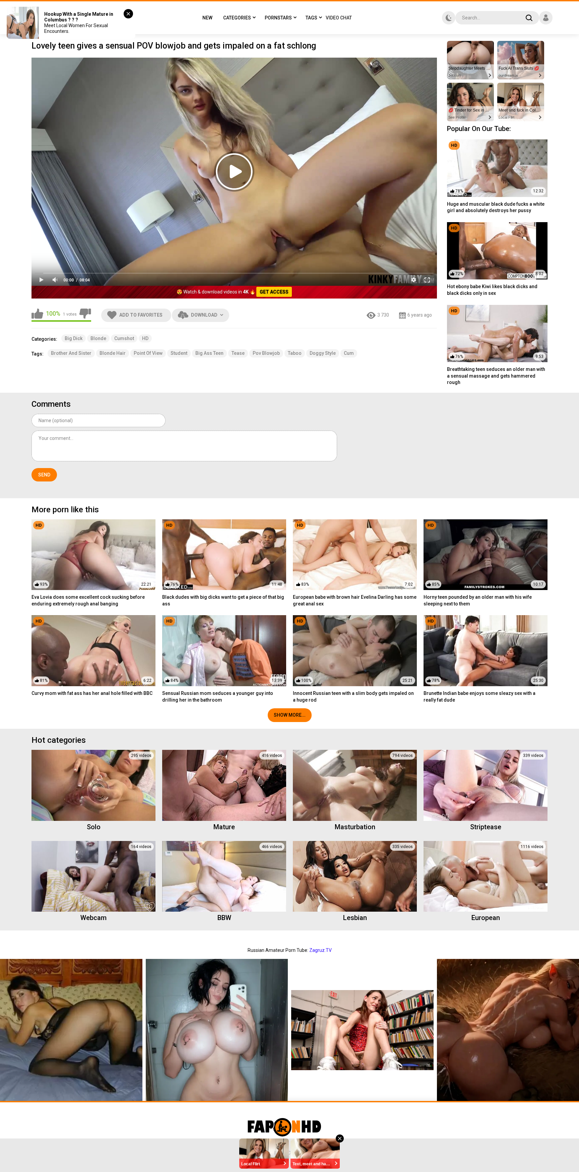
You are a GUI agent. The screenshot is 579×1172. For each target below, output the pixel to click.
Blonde (98, 338)
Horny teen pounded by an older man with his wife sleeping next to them (478, 600)
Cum (349, 353)
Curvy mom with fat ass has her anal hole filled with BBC (91, 693)
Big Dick (73, 338)
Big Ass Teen (209, 353)
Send (44, 474)
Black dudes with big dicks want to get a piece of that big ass (223, 600)
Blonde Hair (113, 353)
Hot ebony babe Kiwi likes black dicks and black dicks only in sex (492, 290)
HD (145, 338)
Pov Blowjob (266, 353)
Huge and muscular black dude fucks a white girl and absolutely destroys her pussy (495, 207)
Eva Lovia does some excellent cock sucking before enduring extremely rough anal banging (88, 600)
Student (179, 353)
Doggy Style (323, 353)
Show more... (290, 715)
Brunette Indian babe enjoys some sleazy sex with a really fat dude (479, 697)
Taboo (295, 353)
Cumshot (124, 338)
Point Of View (148, 353)
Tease (238, 353)
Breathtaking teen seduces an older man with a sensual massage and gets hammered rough (496, 376)
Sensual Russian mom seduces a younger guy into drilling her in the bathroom (217, 697)
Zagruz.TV (320, 950)
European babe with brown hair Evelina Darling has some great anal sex (354, 600)
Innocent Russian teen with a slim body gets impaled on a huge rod (353, 697)
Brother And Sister (71, 353)
